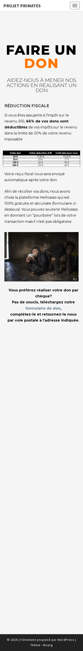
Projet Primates (22, 5)
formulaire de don (42, 308)
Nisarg (48, 645)
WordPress (66, 640)
